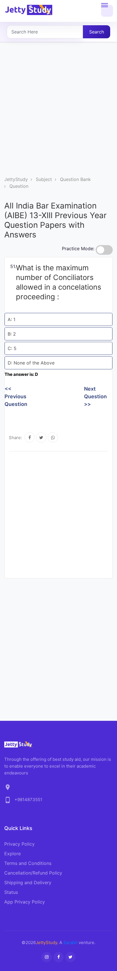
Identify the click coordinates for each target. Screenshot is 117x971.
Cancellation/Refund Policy (33, 873)
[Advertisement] (58, 114)
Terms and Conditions (27, 863)
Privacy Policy (19, 844)
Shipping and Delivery (27, 882)
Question (18, 186)
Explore (12, 853)
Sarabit (70, 942)
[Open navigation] (107, 11)
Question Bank (75, 179)
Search (96, 32)
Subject (44, 179)
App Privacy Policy (24, 902)
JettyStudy (16, 179)
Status (11, 892)
